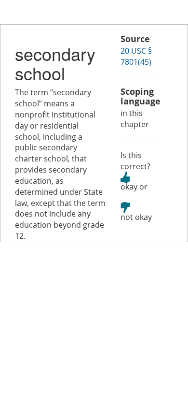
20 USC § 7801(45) (136, 56)
